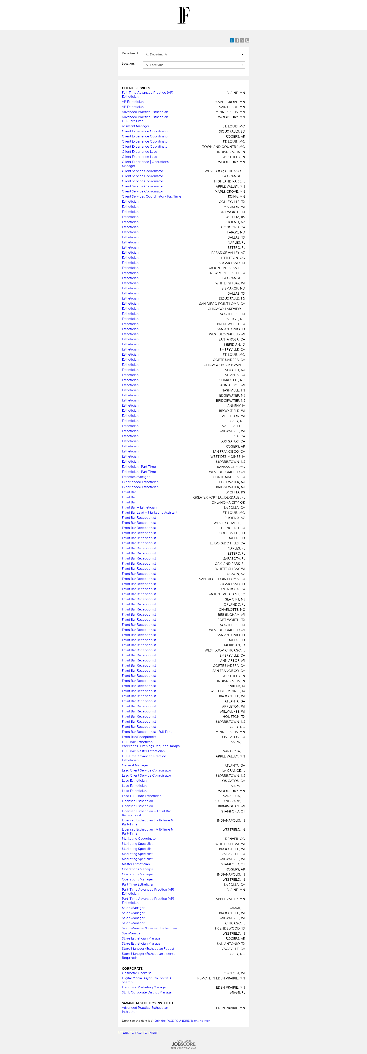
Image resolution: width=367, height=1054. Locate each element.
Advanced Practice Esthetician (145, 112)
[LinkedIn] (232, 40)
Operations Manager (137, 869)
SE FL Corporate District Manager (147, 992)
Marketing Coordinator (139, 838)
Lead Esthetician (134, 780)
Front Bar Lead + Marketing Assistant (149, 512)
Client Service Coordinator (142, 171)
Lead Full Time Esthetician (141, 796)
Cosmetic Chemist (136, 973)
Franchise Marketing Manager (144, 987)
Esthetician (130, 201)
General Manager (135, 765)
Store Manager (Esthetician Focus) (148, 949)
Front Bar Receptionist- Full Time (147, 732)
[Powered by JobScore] (183, 1044)
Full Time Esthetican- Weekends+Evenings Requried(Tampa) (151, 744)
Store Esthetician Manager (142, 938)
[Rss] (247, 40)
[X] (242, 40)
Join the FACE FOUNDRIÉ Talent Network (183, 1021)
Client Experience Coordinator (145, 131)
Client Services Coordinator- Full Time (151, 196)
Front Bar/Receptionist (139, 737)
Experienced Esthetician (140, 482)
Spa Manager (132, 933)
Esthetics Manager (136, 477)
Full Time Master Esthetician (143, 751)
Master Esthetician (136, 864)
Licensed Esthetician (137, 801)
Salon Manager (133, 908)
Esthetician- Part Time (139, 467)
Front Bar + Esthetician (139, 507)
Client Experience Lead (139, 152)
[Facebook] (237, 40)
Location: (128, 63)
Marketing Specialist (137, 844)
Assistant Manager (135, 126)
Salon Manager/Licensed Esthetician (149, 928)
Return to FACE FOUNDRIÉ (138, 1033)
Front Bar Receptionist (139, 518)
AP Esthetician (133, 102)
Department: (130, 53)
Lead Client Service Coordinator (146, 770)
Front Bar (129, 492)
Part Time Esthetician (138, 884)
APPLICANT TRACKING (183, 1048)
